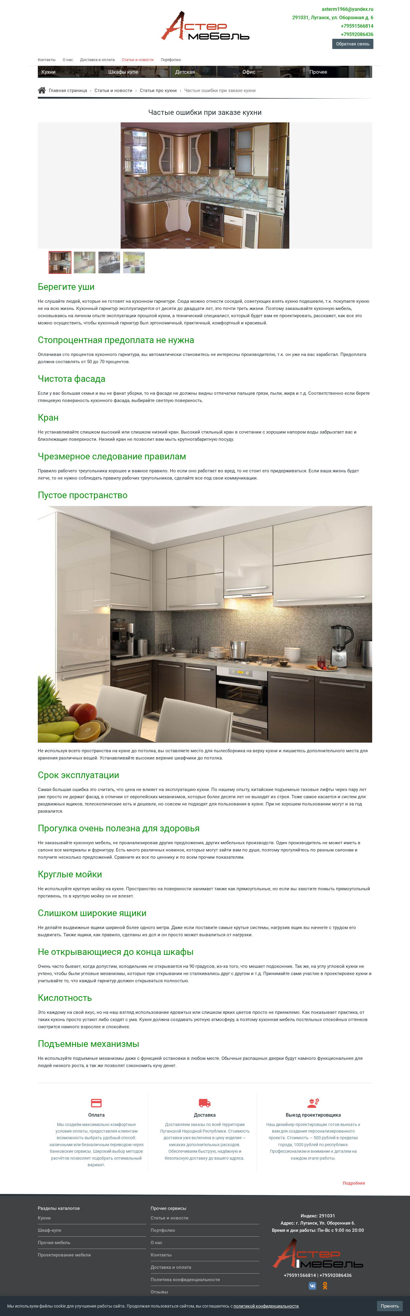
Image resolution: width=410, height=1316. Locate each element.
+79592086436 (336, 1275)
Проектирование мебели (64, 1255)
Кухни (44, 1218)
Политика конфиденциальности (185, 1279)
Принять (390, 1306)
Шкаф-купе (49, 1230)
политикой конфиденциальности (266, 1306)
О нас (68, 59)
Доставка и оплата (97, 59)
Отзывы (159, 1292)
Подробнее (354, 1183)
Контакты (47, 59)
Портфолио (171, 59)
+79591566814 (300, 1275)
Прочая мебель (54, 1242)
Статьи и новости (138, 59)
